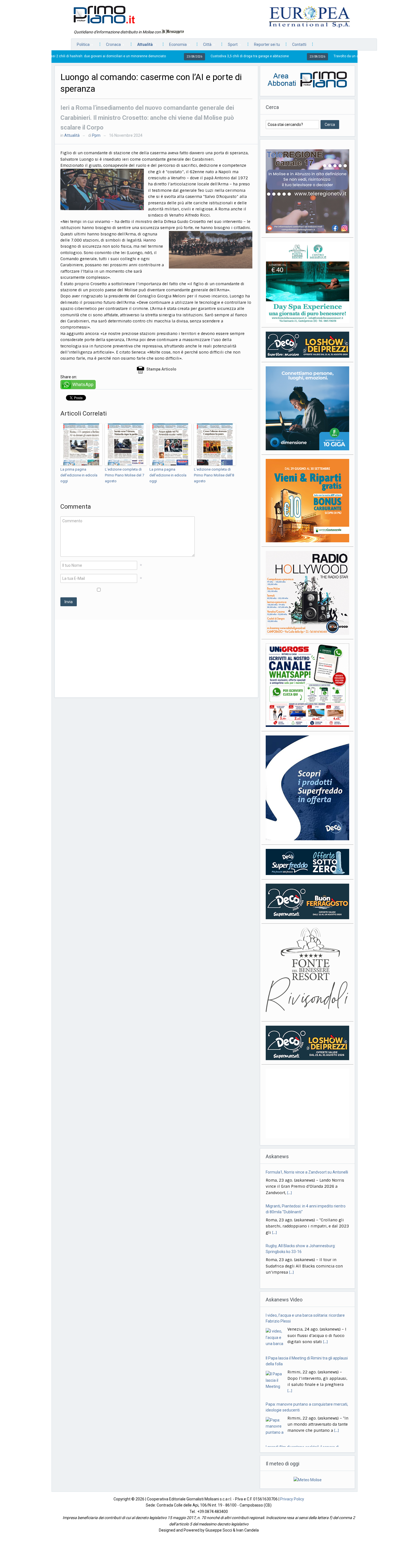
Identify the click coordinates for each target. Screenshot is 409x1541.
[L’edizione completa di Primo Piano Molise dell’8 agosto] (215, 444)
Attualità (142, 46)
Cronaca (110, 46)
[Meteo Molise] (308, 1477)
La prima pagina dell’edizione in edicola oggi (78, 475)
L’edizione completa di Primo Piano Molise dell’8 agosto (214, 475)
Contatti (299, 44)
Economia (175, 46)
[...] (289, 1192)
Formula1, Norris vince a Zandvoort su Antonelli (307, 1172)
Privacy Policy (292, 1496)
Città (204, 46)
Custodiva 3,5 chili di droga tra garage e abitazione (184, 56)
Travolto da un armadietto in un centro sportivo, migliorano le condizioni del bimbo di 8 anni (338, 56)
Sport (230, 46)
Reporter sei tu (267, 44)
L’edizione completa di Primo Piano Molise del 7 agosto (124, 475)
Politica (80, 46)
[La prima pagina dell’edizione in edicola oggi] (81, 444)
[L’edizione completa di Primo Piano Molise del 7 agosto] (126, 444)
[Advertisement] (156, 658)
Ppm (96, 135)
